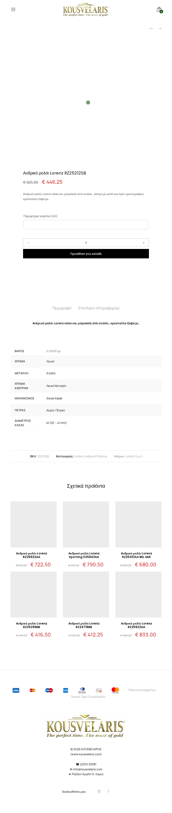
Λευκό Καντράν (56, 386)
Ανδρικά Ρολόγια (96, 456)
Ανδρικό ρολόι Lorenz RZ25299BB (31, 625)
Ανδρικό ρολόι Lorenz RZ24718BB (84, 625)
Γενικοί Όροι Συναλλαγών (88, 697)
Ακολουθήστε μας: (74, 792)
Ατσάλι (51, 373)
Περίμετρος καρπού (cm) (40, 216)
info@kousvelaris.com (87, 769)
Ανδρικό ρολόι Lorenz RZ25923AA (136, 625)
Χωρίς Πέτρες (55, 410)
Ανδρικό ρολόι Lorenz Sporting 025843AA (84, 555)
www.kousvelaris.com (86, 754)
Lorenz (78, 456)
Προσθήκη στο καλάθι (86, 254)
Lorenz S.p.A (133, 456)
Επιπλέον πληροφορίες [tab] (99, 307)
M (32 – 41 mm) (56, 423)
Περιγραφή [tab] (62, 307)
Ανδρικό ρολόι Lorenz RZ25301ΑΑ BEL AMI (136, 555)
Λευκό (50, 361)
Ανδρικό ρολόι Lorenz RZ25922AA (31, 555)
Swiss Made (54, 398)
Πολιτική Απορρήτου (142, 690)
